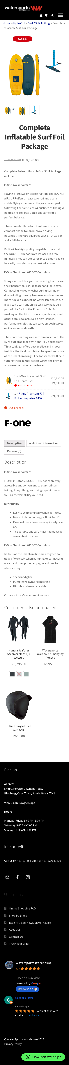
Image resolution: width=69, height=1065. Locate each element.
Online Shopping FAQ (22, 908)
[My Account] (41, 15)
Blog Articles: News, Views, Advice (30, 922)
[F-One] (18, 423)
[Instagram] (27, 877)
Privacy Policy (13, 1044)
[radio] (12, 674)
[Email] (7, 877)
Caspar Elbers (24, 997)
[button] (43, 1057)
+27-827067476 (51, 860)
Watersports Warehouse (34, 963)
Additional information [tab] (44, 443)
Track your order (19, 943)
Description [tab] (14, 443)
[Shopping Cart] (46, 15)
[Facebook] (17, 877)
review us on (25, 989)
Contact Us (16, 936)
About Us (14, 929)
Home (6, 23)
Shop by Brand (18, 915)
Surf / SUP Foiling (39, 23)
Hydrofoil (19, 23)
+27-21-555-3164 (27, 860)
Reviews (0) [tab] (14, 451)
